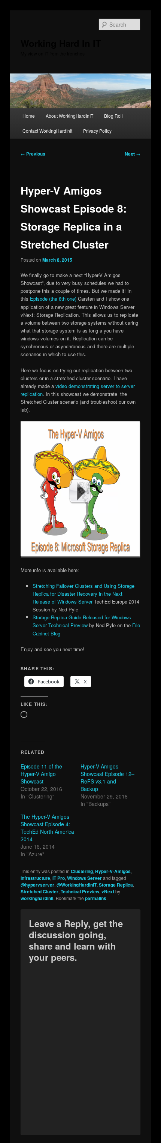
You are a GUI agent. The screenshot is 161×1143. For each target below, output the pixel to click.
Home (28, 115)
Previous (33, 153)
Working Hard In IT (61, 43)
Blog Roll (113, 115)
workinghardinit (37, 898)
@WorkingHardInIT (77, 884)
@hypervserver (37, 884)
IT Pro (58, 878)
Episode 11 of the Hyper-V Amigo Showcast (41, 773)
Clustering (82, 871)
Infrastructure (35, 878)
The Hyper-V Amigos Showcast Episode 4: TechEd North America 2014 (47, 828)
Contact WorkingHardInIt (47, 130)
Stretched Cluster (39, 891)
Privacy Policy (97, 130)
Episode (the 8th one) (53, 298)
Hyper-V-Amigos (113, 871)
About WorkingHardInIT (69, 115)
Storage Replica (116, 884)
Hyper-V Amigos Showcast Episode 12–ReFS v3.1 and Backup (107, 777)
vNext (107, 891)
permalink (95, 898)
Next (132, 153)
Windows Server (84, 878)
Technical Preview (80, 891)
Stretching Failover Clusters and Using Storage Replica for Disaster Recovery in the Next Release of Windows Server (83, 593)
